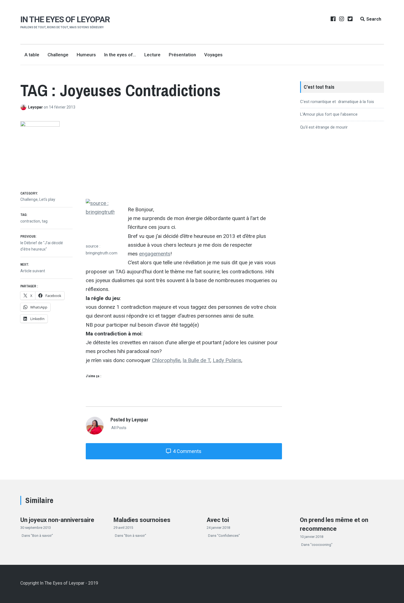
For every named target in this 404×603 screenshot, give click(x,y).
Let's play (47, 199)
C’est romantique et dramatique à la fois (337, 101)
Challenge (58, 54)
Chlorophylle (166, 360)
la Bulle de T (196, 360)
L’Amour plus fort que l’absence (329, 114)
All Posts (118, 428)
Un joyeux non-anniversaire (57, 519)
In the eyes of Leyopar (65, 19)
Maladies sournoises (142, 519)
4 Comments (186, 451)
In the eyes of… (120, 54)
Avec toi (218, 519)
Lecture (152, 54)
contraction (30, 221)
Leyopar (36, 107)
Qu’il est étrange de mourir (324, 127)
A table (31, 54)
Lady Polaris (227, 360)
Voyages (213, 54)
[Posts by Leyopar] (24, 107)
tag (45, 221)
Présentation (182, 54)
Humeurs (86, 54)
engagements (154, 254)
